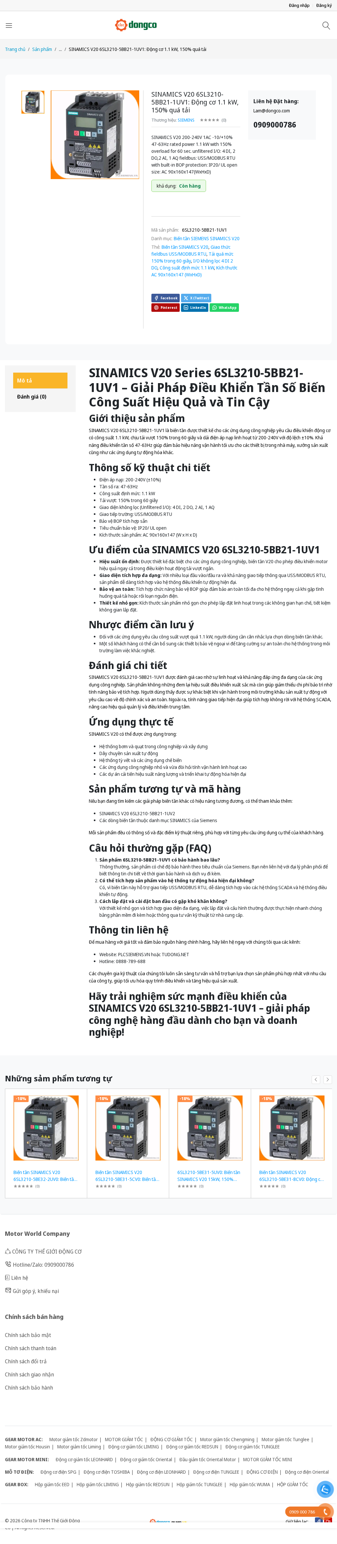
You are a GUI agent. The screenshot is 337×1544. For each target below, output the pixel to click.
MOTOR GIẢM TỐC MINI (267, 1459)
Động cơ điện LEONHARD (161, 1472)
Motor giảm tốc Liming (79, 1446)
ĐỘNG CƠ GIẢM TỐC (171, 1439)
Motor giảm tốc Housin (27, 1446)
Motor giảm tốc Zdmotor (73, 1439)
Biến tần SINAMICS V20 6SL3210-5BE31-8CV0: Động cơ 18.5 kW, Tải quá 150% (291, 1179)
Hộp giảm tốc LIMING (98, 1484)
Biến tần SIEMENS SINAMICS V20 (207, 238)
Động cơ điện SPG (58, 1472)
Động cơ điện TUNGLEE (216, 1472)
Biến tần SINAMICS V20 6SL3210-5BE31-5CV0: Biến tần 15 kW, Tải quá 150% (126, 1179)
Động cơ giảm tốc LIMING (133, 1446)
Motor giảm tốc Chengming (227, 1439)
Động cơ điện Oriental (307, 1472)
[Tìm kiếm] (327, 25)
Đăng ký (324, 5)
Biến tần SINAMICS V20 (185, 247)
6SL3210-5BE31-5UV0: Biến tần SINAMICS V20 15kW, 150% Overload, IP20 (208, 1179)
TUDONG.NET (175, 954)
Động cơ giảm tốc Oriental (146, 1459)
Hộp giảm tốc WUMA (250, 1484)
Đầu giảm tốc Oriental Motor (207, 1459)
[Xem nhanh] (79, 1097)
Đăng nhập (299, 5)
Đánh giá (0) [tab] (31, 396)
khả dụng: (166, 186)
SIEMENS (186, 120)
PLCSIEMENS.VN (134, 954)
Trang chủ (15, 49)
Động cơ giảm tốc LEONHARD (84, 1459)
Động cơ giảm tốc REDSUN (192, 1446)
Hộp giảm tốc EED (52, 1484)
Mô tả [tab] (24, 380)
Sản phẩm (42, 49)
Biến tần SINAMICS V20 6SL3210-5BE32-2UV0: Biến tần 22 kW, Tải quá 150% (44, 1179)
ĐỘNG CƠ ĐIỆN (262, 1472)
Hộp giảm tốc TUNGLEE (199, 1484)
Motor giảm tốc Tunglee (285, 1439)
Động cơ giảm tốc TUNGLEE (252, 1446)
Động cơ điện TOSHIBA (107, 1472)
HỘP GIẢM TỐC (292, 1484)
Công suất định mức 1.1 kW (187, 268)
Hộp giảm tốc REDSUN (147, 1484)
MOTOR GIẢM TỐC (124, 1439)
